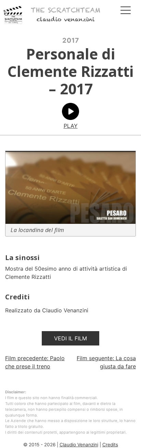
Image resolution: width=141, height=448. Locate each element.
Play (71, 125)
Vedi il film (70, 338)
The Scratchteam (65, 10)
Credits (110, 444)
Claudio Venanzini (79, 444)
